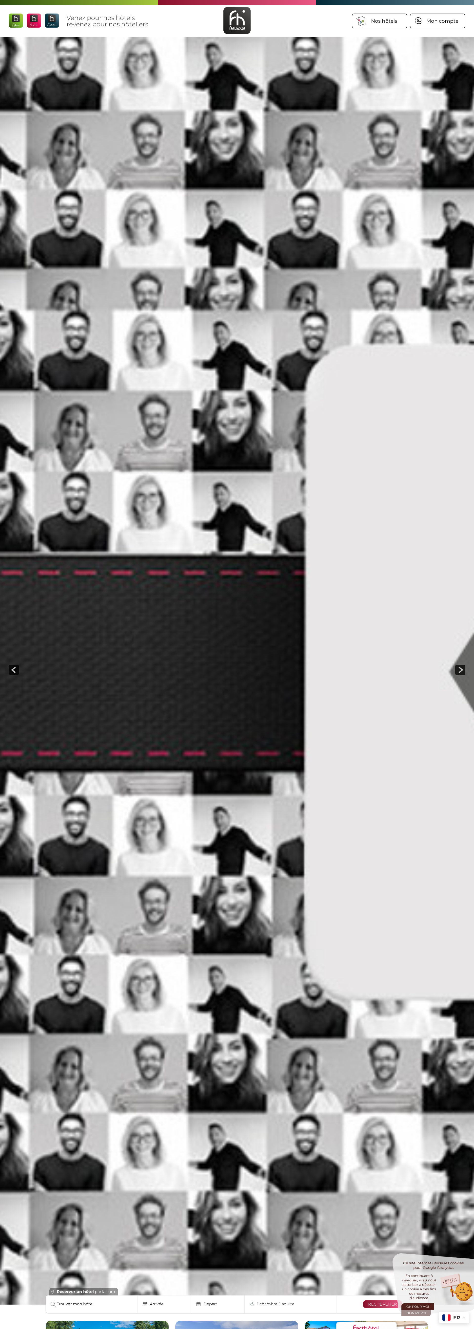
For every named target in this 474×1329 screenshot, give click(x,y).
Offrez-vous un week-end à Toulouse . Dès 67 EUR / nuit (153, 1270)
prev (14, 670)
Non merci (416, 1313)
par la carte (87, 1291)
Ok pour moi (417, 1307)
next (460, 670)
